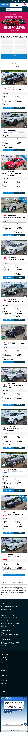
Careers (3, 665)
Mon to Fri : (4, 623)
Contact (3, 662)
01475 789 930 (12, 633)
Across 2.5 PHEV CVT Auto (16, 88)
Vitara (2, 688)
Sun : (2, 626)
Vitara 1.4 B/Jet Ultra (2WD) (16, 343)
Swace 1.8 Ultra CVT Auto (16, 300)
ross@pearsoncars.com (11, 636)
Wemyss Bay (4, 659)
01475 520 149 (12, 615)
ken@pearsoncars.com (11, 617)
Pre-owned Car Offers (7, 675)
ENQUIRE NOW (19, 107)
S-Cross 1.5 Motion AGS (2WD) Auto (14, 428)
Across (3, 686)
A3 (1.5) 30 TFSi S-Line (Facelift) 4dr (14, 173)
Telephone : (4, 615)
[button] (14, 9)
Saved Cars (23, 1)
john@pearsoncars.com (11, 634)
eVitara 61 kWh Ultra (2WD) (16, 131)
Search (14, 57)
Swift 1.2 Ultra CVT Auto (15, 556)
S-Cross (3, 691)
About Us (3, 657)
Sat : (2, 625)
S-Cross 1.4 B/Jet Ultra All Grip (15, 471)
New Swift (3, 683)
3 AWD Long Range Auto (15, 513)
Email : (3, 617)
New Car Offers (5, 673)
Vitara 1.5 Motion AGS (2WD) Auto (16, 385)
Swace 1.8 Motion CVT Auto (16, 216)
